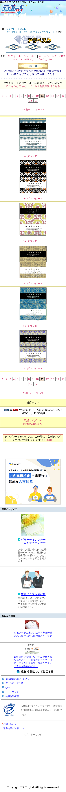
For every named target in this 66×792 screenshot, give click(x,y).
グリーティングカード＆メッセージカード (33, 542)
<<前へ (27, 109)
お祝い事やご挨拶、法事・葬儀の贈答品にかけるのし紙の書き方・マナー (33, 635)
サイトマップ (12, 692)
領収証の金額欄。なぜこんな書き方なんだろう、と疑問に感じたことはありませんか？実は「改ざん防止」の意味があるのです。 (33, 662)
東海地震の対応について (15, 728)
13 (52, 95)
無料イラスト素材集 (33, 594)
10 (37, 95)
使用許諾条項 (12, 696)
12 (47, 95)
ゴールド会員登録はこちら (44, 86)
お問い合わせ (9, 724)
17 (35, 100)
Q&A (8, 687)
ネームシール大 (48, 56)
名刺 (3, 56)
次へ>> (40, 109)
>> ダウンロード (33, 156)
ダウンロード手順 (14, 683)
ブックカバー (45, 59)
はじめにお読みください (18, 679)
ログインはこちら (16, 86)
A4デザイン (28, 59)
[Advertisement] (33, 21)
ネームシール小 (27, 56)
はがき (12, 56)
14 (57, 95)
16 (30, 100)
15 (63, 95)
